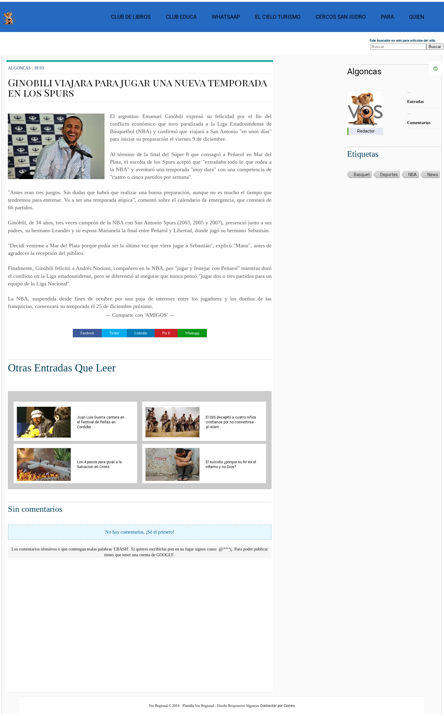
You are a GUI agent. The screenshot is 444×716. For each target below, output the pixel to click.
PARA (387, 17)
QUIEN (416, 17)
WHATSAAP (226, 17)
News (432, 174)
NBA (412, 174)
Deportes (389, 174)
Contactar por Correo (277, 706)
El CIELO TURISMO (278, 17)
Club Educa (181, 17)
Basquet (362, 174)
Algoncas (364, 71)
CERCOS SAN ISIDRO (341, 17)
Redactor (366, 131)
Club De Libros (131, 17)
